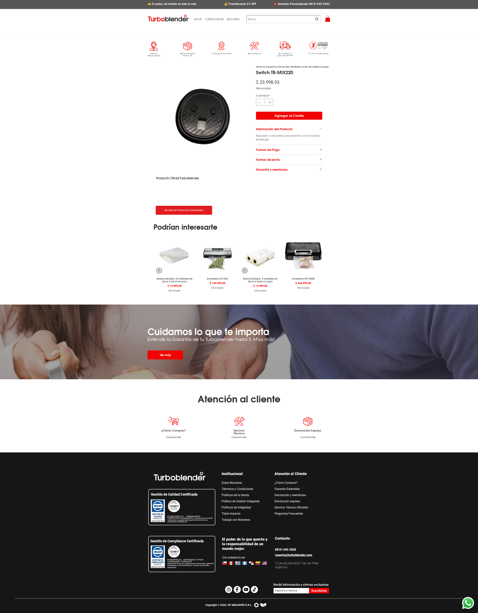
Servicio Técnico (239, 432)
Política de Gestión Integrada (241, 501)
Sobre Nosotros (232, 483)
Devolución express (287, 501)
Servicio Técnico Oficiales (291, 507)
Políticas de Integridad (236, 507)
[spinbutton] (264, 102)
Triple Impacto (231, 513)
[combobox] (283, 19)
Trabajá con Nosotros (236, 520)
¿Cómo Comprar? (173, 430)
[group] (238, 264)
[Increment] (270, 102)
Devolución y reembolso (290, 495)
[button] (215, 19)
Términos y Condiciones (237, 489)
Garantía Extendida (287, 489)
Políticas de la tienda (235, 495)
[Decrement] (259, 102)
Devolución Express (307, 430)
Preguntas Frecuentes (288, 513)
